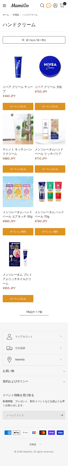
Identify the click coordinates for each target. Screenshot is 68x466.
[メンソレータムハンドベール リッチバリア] (50, 129)
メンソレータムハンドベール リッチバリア (49, 151)
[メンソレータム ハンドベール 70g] (50, 191)
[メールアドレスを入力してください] (61, 415)
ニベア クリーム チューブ (18, 89)
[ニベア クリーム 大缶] (50, 66)
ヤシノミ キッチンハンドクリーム (17, 151)
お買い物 (8, 371)
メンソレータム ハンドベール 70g (49, 214)
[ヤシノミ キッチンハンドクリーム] (18, 129)
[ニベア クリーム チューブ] (18, 66)
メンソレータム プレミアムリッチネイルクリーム (17, 279)
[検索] (42, 5)
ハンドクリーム (30, 15)
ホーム (6, 15)
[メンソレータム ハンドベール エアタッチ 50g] (18, 191)
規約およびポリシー (15, 381)
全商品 (16, 15)
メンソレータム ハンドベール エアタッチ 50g (17, 214)
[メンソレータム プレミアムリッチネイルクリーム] (18, 254)
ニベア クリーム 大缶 (48, 87)
